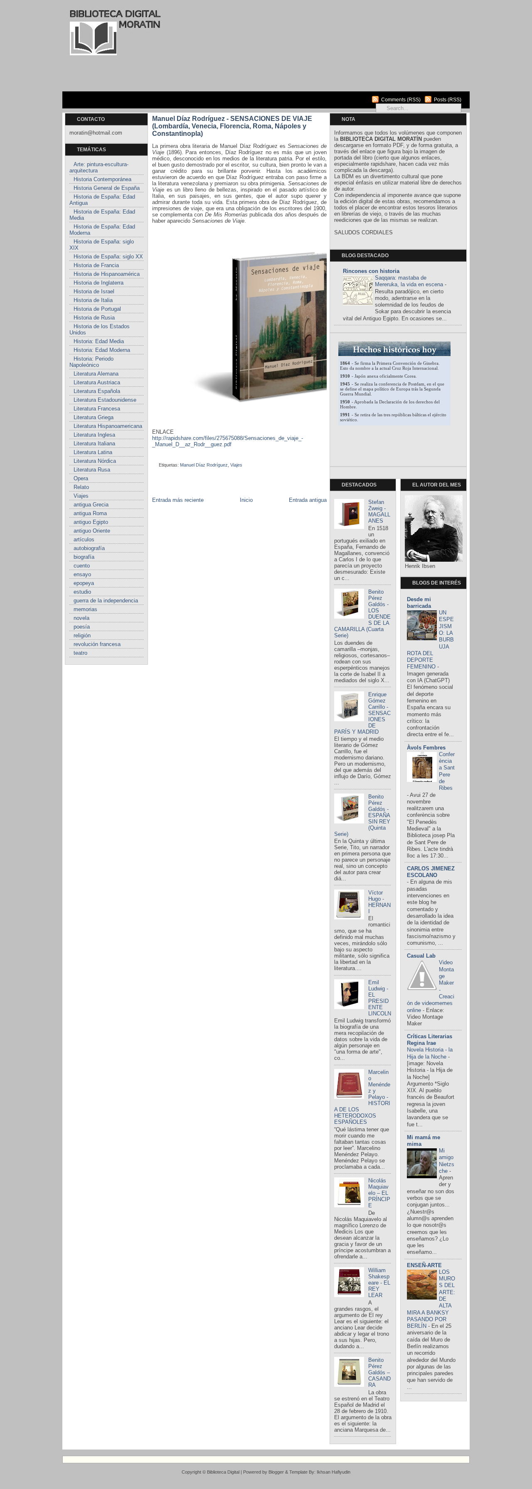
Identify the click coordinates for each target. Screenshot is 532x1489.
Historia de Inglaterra (98, 283)
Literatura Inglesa (94, 435)
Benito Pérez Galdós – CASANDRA (379, 1372)
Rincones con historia (371, 271)
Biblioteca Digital (223, 1471)
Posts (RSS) (447, 100)
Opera (81, 478)
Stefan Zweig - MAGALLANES (379, 511)
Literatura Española (97, 391)
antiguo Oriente (92, 531)
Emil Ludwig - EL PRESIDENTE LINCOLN (379, 998)
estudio (82, 592)
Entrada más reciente (178, 500)
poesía (82, 627)
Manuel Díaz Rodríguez (204, 464)
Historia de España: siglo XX (108, 256)
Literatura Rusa (92, 470)
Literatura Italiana (94, 443)
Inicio (246, 500)
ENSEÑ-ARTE (424, 1265)
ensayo (82, 574)
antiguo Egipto (91, 522)
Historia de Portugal (97, 309)
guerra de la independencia (106, 600)
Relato (81, 487)
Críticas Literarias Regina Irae (429, 1039)
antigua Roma (90, 513)
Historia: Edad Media (99, 341)
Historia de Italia (93, 300)
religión (82, 635)
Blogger (276, 1471)
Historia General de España (107, 188)
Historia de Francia (96, 265)
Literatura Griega (93, 417)
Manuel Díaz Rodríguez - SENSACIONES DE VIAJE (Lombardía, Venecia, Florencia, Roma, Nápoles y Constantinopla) (232, 126)
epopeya (84, 583)
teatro (80, 653)
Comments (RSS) (401, 100)
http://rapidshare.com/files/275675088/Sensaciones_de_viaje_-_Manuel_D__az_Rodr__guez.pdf (227, 441)
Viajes (81, 496)
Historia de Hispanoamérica (107, 274)
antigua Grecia (91, 504)
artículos (84, 539)
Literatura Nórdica (95, 461)
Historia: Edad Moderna (102, 350)
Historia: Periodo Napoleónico (91, 362)
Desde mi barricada (419, 602)
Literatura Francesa (97, 408)
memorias (85, 609)
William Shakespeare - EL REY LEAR (379, 1282)
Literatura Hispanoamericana (108, 426)
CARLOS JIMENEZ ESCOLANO (431, 871)
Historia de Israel (94, 291)
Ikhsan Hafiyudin (333, 1471)
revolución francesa (97, 644)
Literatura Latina (93, 452)
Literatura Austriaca (97, 382)
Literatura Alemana (96, 374)
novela (81, 618)
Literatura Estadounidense (105, 400)
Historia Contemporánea (102, 179)
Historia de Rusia (94, 318)
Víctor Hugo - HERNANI (379, 901)
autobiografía (89, 548)
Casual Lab (421, 956)
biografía (84, 557)
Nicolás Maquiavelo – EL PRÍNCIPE (379, 1193)
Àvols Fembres (426, 747)
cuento (82, 566)
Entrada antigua (308, 500)
